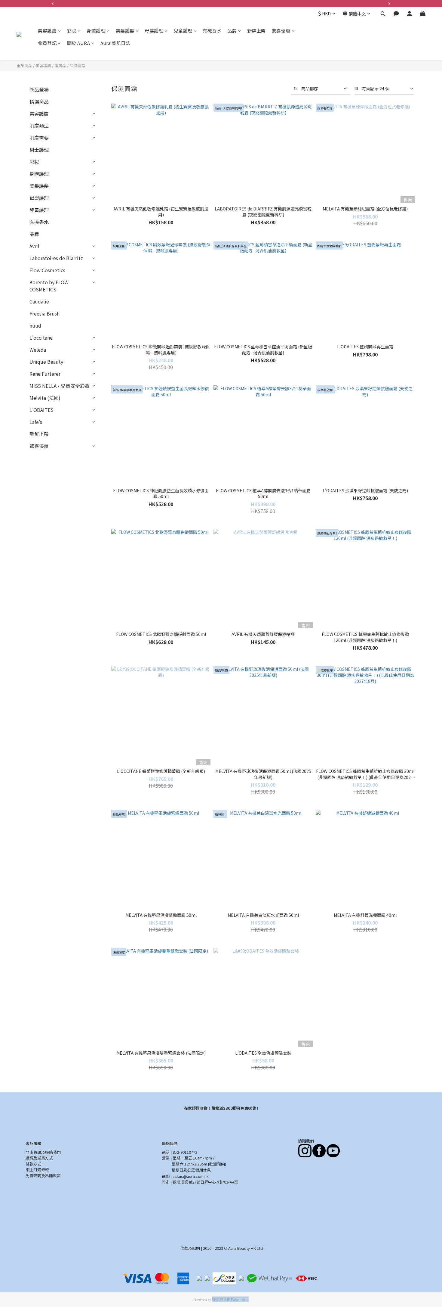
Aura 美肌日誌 (115, 43)
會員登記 (47, 43)
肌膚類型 (39, 125)
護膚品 (60, 65)
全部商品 (24, 65)
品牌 (232, 30)
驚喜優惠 (281, 30)
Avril (34, 246)
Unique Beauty (46, 361)
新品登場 (39, 89)
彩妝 (71, 30)
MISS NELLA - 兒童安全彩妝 (59, 385)
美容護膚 (47, 30)
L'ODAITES (41, 409)
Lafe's (35, 421)
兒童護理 (183, 30)
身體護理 (96, 30)
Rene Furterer (44, 373)
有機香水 (212, 30)
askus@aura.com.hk (191, 1176)
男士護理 (39, 149)
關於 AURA (78, 43)
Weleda (37, 349)
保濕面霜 (77, 65)
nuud (35, 325)
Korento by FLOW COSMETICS (49, 286)
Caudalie (39, 301)
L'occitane (41, 337)
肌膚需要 (39, 137)
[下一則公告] (389, 3)
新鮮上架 (256, 30)
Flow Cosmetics (47, 270)
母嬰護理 (154, 30)
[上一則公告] (52, 3)
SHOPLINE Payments (230, 1299)
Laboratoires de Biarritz (56, 258)
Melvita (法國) (44, 397)
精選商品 (39, 101)
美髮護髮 (125, 30)
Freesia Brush (44, 313)
